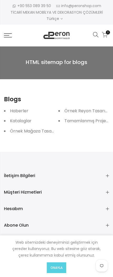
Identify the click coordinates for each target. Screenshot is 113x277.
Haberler (19, 111)
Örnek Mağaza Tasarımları (37, 131)
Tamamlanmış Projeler (87, 121)
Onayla (56, 267)
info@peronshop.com (81, 5)
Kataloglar (21, 121)
